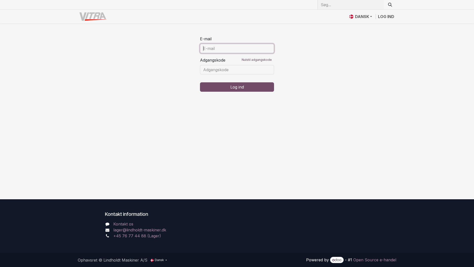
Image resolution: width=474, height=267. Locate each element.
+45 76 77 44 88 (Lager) (137, 235)
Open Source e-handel (374, 259)
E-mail (206, 38)
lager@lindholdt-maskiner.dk (139, 229)
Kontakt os (123, 224)
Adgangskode (236, 60)
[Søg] (390, 4)
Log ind (386, 16)
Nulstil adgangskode (257, 60)
